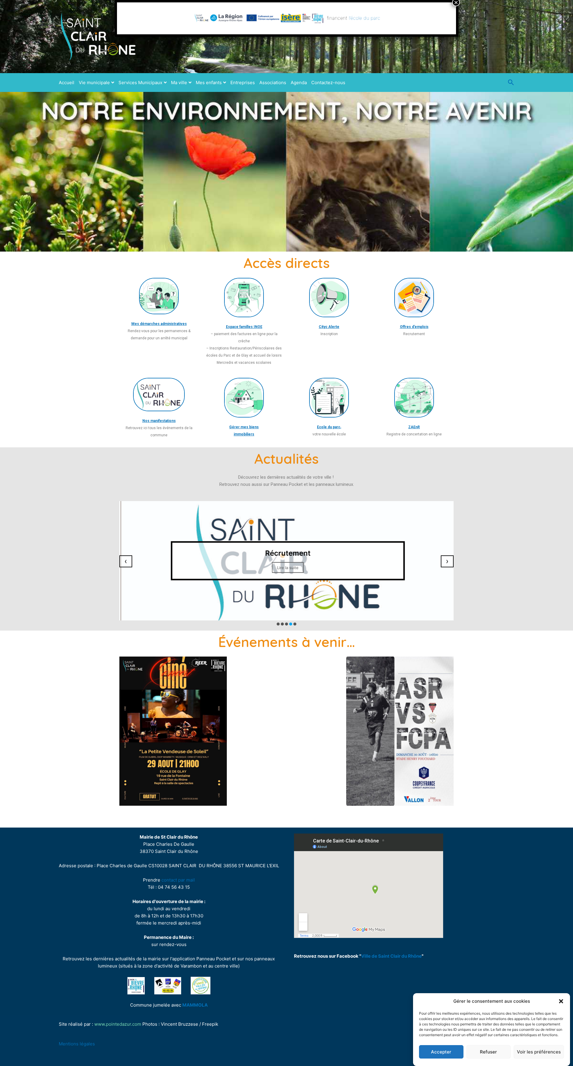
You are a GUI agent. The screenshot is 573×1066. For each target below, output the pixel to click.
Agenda (299, 82)
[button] (561, 1001)
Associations (272, 82)
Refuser (488, 1052)
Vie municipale (94, 82)
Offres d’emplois (414, 327)
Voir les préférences (539, 1052)
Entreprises (242, 82)
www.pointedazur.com (117, 1024)
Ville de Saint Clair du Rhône (391, 956)
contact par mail (178, 880)
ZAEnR (414, 427)
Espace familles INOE (244, 327)
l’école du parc (364, 18)
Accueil (66, 82)
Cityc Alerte (329, 327)
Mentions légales (77, 1044)
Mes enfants (209, 82)
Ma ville (179, 82)
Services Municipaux (140, 82)
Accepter (441, 1052)
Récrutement (286, 553)
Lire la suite (286, 567)
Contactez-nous (328, 82)
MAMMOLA (195, 1005)
